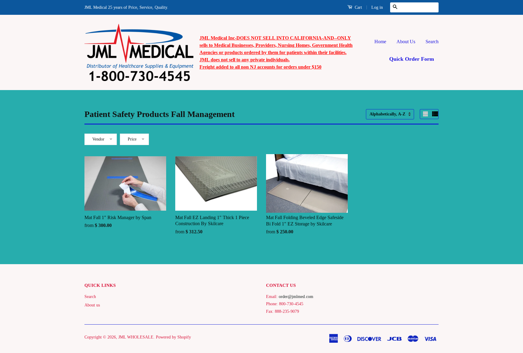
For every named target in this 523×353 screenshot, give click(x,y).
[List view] (435, 113)
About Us (405, 41)
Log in (377, 7)
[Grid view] (426, 113)
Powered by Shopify (173, 337)
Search (432, 41)
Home (380, 41)
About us (92, 305)
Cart (358, 7)
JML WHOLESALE (135, 337)
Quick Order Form (411, 59)
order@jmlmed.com (296, 296)
